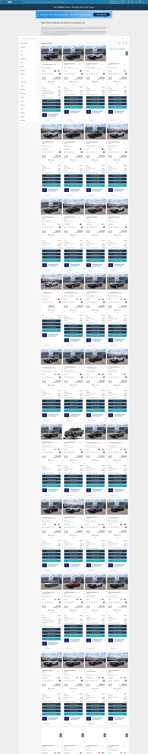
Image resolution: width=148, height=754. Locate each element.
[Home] (27, 2)
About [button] (57, 2)
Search (123, 38)
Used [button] (33, 2)
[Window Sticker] (60, 74)
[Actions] (60, 64)
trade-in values (80, 33)
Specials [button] (37, 2)
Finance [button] (53, 2)
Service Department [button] (45, 2)
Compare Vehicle (47, 120)
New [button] (30, 2)
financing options (92, 33)
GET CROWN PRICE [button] (51, 100)
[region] (51, 91)
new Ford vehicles (63, 27)
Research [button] (62, 2)
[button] (60, 53)
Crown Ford (44, 27)
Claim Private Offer (51, 107)
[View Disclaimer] (53, 74)
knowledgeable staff (54, 33)
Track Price (52, 81)
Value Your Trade (51, 104)
